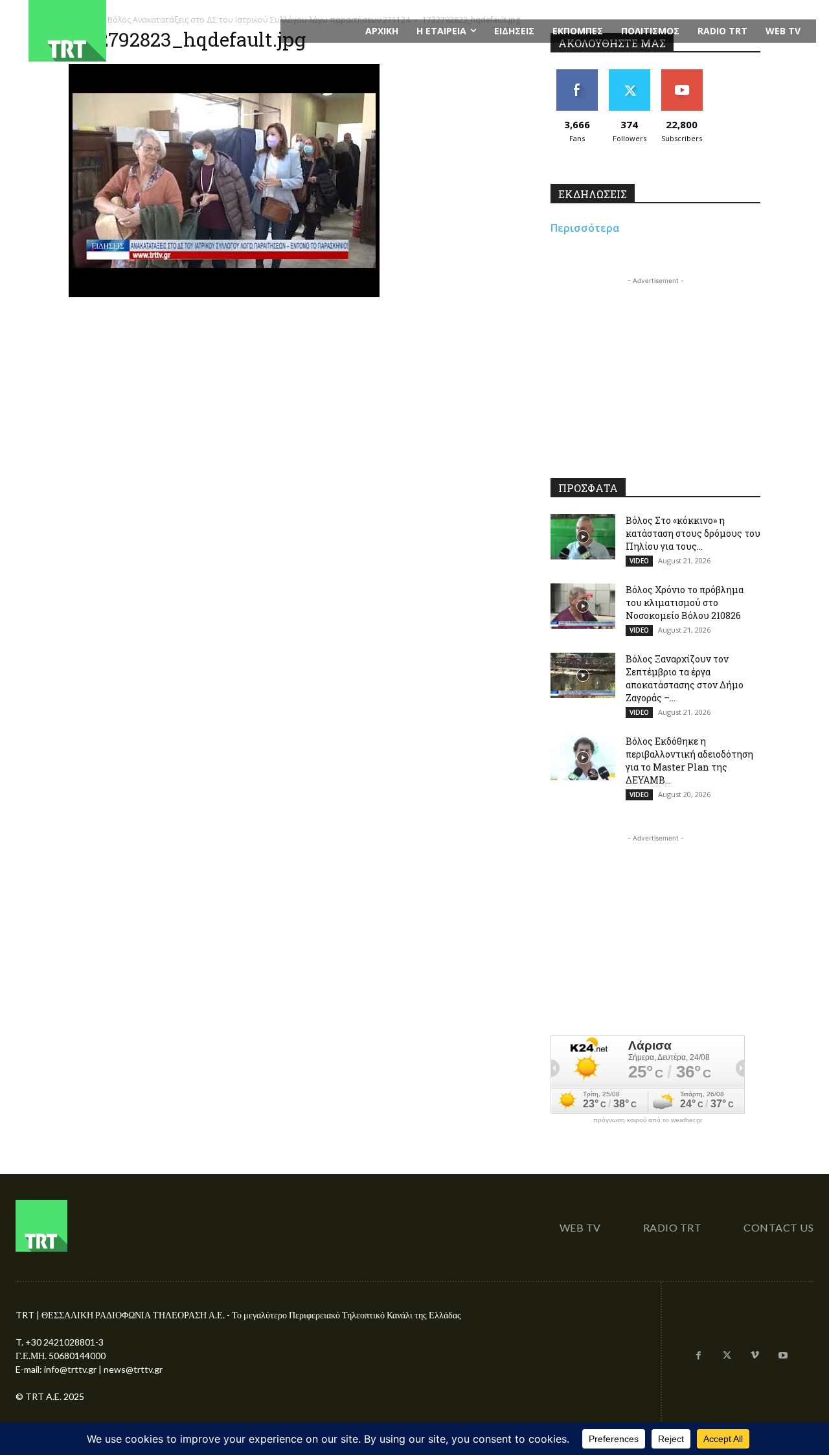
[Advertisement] (655, 368)
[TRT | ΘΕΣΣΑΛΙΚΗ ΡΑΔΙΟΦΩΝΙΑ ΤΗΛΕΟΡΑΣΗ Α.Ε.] (146, 31)
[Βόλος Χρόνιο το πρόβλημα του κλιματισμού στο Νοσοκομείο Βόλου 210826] (583, 606)
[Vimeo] (755, 1356)
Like (576, 74)
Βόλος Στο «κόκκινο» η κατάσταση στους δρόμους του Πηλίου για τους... (693, 533)
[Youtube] (783, 1356)
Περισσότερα (585, 228)
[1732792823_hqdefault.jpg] (224, 293)
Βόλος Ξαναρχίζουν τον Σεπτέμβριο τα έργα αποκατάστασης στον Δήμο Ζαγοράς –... (685, 678)
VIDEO (639, 560)
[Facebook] (699, 1356)
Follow (629, 74)
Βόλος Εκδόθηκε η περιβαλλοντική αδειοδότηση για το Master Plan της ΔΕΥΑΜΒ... (689, 760)
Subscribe (682, 74)
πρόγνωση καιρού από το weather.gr (647, 1120)
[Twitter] (727, 1356)
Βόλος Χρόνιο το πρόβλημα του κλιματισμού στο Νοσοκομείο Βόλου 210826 (685, 602)
